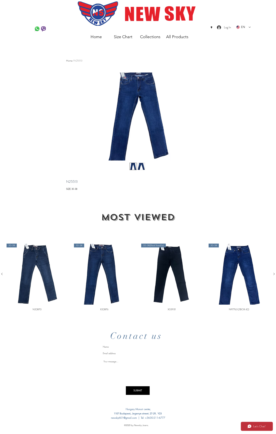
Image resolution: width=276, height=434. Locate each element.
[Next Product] (274, 274)
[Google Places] (211, 27)
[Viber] (43, 29)
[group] (138, 277)
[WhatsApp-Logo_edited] (37, 29)
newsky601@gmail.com (124, 417)
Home (69, 60)
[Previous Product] (2, 274)
